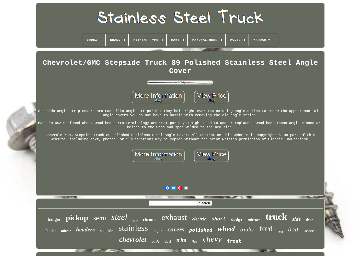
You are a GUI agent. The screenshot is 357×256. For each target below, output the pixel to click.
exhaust (174, 217)
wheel (226, 229)
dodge (237, 219)
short (218, 219)
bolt (293, 229)
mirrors (254, 219)
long (280, 231)
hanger (54, 219)
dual (168, 241)
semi (99, 218)
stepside (106, 231)
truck (276, 217)
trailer (247, 229)
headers (85, 229)
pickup (77, 217)
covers (176, 229)
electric (199, 218)
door (309, 220)
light (157, 231)
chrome (149, 219)
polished (200, 230)
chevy (212, 238)
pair (135, 220)
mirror (66, 231)
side (296, 219)
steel (119, 217)
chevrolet (132, 239)
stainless (133, 228)
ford (266, 228)
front (234, 241)
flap (195, 241)
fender (50, 231)
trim (181, 240)
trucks (156, 241)
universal (309, 231)
